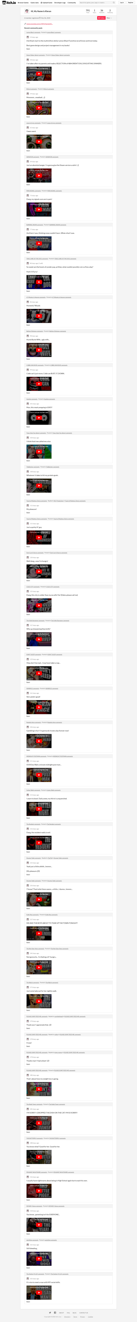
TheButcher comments (33, 467)
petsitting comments (32, 1240)
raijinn (56, 1034)
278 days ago (34, 1021)
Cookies (90, 1317)
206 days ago (34, 727)
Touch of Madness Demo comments (36, 501)
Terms (75, 1317)
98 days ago (34, 336)
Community (72, 3)
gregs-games (58, 1052)
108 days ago (34, 472)
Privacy (82, 1317)
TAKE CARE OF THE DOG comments (37, 258)
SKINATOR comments (32, 157)
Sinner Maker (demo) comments (35, 55)
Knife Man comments (32, 914)
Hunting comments (31, 399)
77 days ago (34, 229)
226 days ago (34, 885)
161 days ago (34, 693)
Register (130, 2)
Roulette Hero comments (33, 722)
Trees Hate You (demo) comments (36, 433)
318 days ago (34, 1211)
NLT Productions (58, 501)
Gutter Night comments (33, 790)
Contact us (83, 1313)
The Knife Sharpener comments (35, 620)
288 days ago (34, 1143)
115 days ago (34, 523)
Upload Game (47, 3)
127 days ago (34, 625)
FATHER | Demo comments (34, 1206)
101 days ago (34, 404)
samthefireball (59, 1016)
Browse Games (23, 3)
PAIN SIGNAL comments (33, 191)
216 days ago (34, 829)
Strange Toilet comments (33, 858)
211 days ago (34, 761)
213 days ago (34, 795)
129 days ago (34, 659)
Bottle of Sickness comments (34, 331)
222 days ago (34, 863)
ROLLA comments (31, 89)
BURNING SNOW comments (34, 225)
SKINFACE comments (32, 688)
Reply (28, 49)
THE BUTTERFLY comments (34, 1138)
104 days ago (34, 438)
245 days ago (34, 953)
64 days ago (34, 161)
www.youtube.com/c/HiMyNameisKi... (39, 24)
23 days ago (34, 37)
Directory (67, 1317)
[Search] (114, 2)
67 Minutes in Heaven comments (36, 297)
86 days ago (34, 302)
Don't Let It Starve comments (35, 553)
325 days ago (34, 1279)
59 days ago (34, 94)
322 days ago (34, 1245)
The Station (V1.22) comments (35, 1274)
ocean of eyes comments (33, 123)
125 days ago (34, 591)
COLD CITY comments (33, 587)
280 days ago (34, 1075)
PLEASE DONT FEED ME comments (37, 1016)
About (61, 1313)
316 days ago (34, 1177)
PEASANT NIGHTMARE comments (36, 1172)
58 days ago (34, 60)
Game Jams (35, 3)
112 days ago (34, 505)
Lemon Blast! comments (33, 32)
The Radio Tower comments (34, 1104)
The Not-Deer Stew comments (35, 948)
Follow (102, 18)
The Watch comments (32, 982)
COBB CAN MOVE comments (35, 365)
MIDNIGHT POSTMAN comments (36, 756)
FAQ (68, 1313)
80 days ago (34, 263)
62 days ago (34, 128)
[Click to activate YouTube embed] (39, 74)
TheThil (50, 858)
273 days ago (34, 987)
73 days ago (34, 195)
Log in (122, 2)
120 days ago (34, 557)
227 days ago (34, 919)
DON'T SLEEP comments (33, 654)
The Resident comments (33, 824)
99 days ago (34, 370)
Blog (74, 1313)
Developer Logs (60, 3)
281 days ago (34, 1109)
